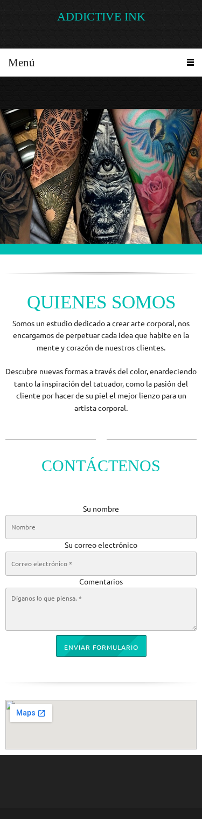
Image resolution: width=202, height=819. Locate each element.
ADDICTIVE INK (101, 17)
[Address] (46, 93)
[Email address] (30, 93)
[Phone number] (13, 93)
